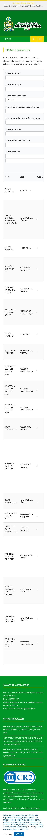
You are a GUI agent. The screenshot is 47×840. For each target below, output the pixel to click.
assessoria (31, 793)
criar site (19, 789)
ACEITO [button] (19, 834)
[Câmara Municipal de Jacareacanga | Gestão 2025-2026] (23, 23)
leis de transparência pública (27, 799)
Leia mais (31, 826)
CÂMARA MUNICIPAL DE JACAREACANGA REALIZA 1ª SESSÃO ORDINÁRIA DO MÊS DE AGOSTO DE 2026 (24, 6)
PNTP (14, 808)
